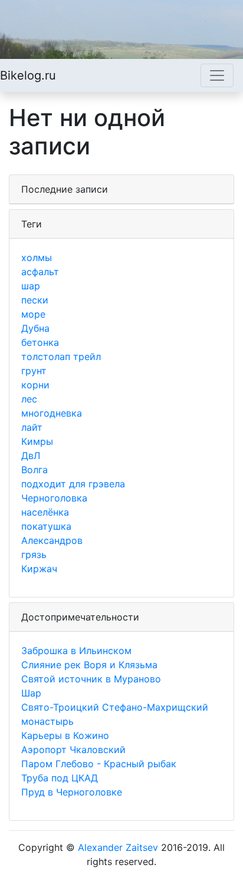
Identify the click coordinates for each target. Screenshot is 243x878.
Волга (34, 470)
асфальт (40, 272)
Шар (31, 693)
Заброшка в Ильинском (76, 650)
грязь (34, 554)
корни (35, 385)
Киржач (39, 569)
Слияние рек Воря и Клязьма (89, 665)
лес (29, 399)
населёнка (45, 512)
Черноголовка (54, 498)
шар (30, 286)
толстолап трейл (61, 356)
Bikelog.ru (28, 75)
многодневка (51, 413)
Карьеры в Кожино (65, 735)
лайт (31, 427)
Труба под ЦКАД (59, 778)
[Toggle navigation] (217, 75)
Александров (52, 540)
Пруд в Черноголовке (71, 792)
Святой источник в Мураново (91, 679)
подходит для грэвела (73, 484)
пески (34, 300)
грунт (34, 371)
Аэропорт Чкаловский (73, 749)
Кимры (37, 441)
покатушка (46, 526)
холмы (36, 257)
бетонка (40, 342)
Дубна (35, 328)
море (33, 314)
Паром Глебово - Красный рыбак (98, 764)
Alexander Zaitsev (118, 847)
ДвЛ (30, 455)
